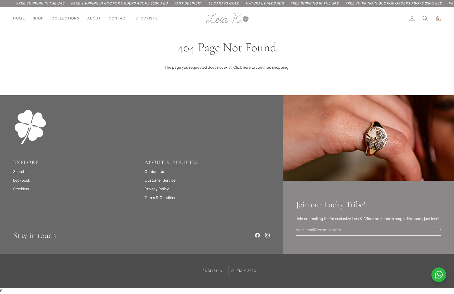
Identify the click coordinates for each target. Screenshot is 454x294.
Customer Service (160, 180)
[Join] (436, 229)
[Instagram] (267, 235)
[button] (38, 18)
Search (19, 171)
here (247, 67)
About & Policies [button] (171, 162)
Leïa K (240, 271)
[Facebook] (257, 235)
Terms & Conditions (161, 197)
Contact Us (154, 171)
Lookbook (21, 180)
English (211, 271)
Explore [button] (26, 162)
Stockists (21, 189)
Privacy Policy (157, 189)
